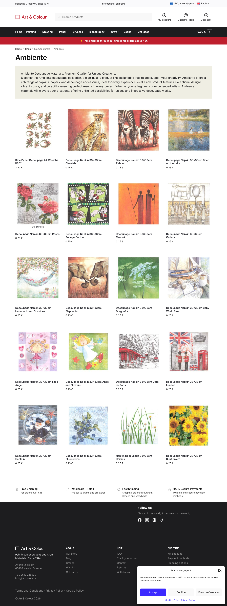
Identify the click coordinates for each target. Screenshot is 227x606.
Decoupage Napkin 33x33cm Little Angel (36, 383)
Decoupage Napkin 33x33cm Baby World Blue (187, 309)
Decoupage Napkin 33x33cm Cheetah (84, 162)
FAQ (119, 553)
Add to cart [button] (37, 174)
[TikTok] (162, 520)
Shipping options (178, 563)
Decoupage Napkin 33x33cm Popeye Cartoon (84, 235)
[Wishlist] (55, 108)
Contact (121, 563)
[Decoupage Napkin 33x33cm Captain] (38, 425)
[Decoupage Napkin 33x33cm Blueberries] (88, 425)
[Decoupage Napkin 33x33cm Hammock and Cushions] (38, 278)
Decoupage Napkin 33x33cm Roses (37, 234)
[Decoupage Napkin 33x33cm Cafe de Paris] (138, 351)
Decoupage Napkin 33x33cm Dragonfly (134, 309)
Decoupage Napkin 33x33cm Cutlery (184, 235)
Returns (121, 567)
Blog (68, 558)
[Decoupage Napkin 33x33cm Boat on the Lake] (189, 130)
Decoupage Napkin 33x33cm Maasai (134, 235)
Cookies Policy (172, 600)
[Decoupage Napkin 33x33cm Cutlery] (189, 204)
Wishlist (71, 567)
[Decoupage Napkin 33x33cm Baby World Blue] (189, 278)
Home (18, 49)
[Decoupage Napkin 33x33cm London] (189, 351)
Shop (28, 49)
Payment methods (178, 558)
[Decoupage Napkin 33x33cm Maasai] (138, 204)
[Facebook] (139, 520)
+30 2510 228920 (25, 574)
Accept (153, 592)
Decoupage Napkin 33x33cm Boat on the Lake (187, 162)
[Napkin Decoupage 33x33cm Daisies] (138, 425)
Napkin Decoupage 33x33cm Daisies (134, 457)
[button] (220, 570)
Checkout (206, 19)
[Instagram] (147, 520)
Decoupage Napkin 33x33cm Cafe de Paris (137, 383)
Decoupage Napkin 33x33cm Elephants (84, 309)
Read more (38, 245)
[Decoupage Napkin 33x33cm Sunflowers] (189, 425)
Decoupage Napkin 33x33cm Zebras (134, 162)
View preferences (209, 592)
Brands (70, 563)
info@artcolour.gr (25, 578)
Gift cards (72, 572)
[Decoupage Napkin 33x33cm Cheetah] (88, 130)
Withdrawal (123, 572)
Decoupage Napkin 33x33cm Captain (33, 457)
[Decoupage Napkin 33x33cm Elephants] (88, 278)
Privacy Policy (188, 600)
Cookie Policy (75, 590)
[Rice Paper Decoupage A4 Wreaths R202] (38, 130)
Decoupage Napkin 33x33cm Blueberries (84, 457)
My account (164, 19)
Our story (71, 553)
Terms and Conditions (29, 590)
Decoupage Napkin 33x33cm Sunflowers (184, 457)
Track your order (127, 558)
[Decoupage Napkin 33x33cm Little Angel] (38, 351)
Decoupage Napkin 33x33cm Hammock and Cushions (33, 309)
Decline (181, 592)
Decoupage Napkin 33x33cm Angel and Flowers (87, 383)
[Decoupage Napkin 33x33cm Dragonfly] (138, 278)
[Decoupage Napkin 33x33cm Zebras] (138, 130)
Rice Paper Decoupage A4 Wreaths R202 (36, 162)
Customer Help (186, 19)
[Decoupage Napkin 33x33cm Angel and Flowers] (88, 351)
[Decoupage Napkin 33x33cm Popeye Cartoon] (88, 204)
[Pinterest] (154, 520)
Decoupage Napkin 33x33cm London (184, 383)
